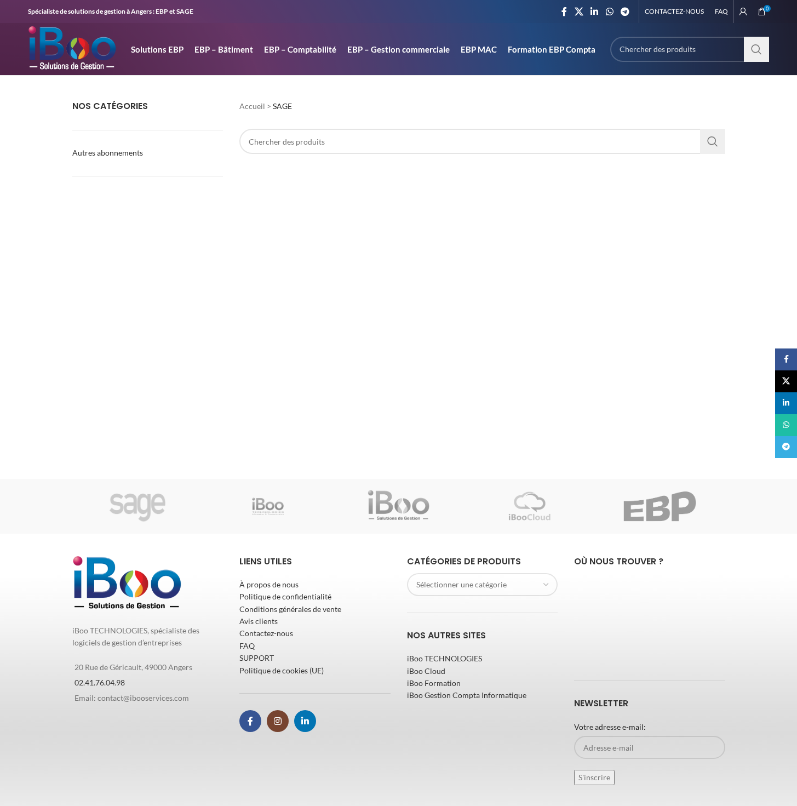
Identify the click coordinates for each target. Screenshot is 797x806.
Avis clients (258, 621)
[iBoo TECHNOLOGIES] (268, 506)
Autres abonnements (107, 152)
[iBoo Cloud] (529, 506)
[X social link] (579, 11)
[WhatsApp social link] (609, 11)
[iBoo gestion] (398, 506)
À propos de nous (269, 584)
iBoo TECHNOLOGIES (444, 658)
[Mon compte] (743, 11)
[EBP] (659, 506)
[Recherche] (756, 49)
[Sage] (137, 506)
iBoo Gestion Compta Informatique (466, 695)
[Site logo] (72, 48)
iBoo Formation (434, 683)
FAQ (247, 645)
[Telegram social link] (625, 11)
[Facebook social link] (564, 11)
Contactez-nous (266, 633)
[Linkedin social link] (594, 11)
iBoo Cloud (426, 671)
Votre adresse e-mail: (610, 726)
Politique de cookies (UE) (281, 670)
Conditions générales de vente (290, 609)
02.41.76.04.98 (99, 682)
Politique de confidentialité (285, 596)
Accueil (252, 106)
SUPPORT (256, 657)
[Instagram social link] (278, 721)
